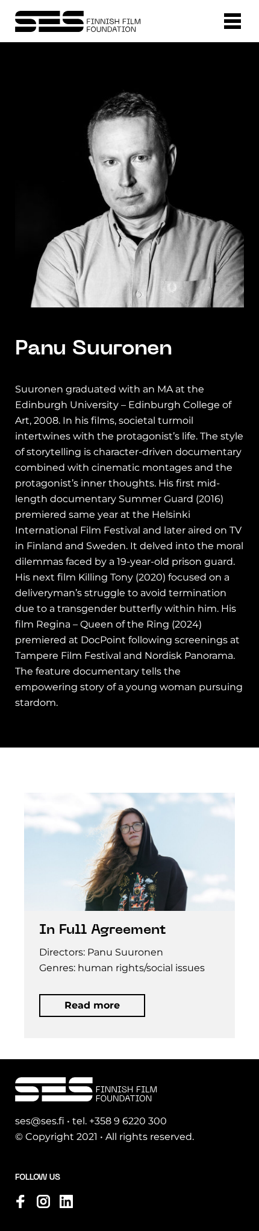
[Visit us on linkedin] (66, 1201)
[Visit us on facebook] (20, 1201)
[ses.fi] (77, 21)
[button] (232, 21)
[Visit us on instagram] (43, 1201)
